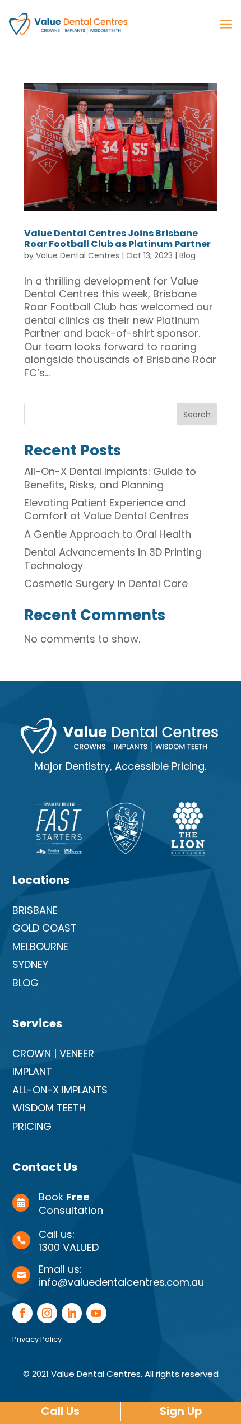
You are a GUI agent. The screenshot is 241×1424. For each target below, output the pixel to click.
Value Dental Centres (77, 255)
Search (197, 414)
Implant (32, 1071)
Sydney (30, 964)
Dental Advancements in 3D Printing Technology (113, 558)
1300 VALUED (69, 1247)
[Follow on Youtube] (96, 1313)
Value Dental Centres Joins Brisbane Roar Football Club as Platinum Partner (117, 238)
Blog (187, 255)
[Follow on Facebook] (22, 1313)
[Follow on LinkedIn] (72, 1313)
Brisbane (35, 910)
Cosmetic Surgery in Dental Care (106, 583)
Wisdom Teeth (49, 1108)
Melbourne (40, 946)
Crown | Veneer (53, 1053)
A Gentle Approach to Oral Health (107, 534)
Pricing (32, 1126)
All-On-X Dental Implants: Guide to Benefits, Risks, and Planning (110, 477)
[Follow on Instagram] (47, 1313)
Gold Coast (44, 928)
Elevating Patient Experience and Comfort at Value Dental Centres (106, 509)
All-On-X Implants (60, 1090)
